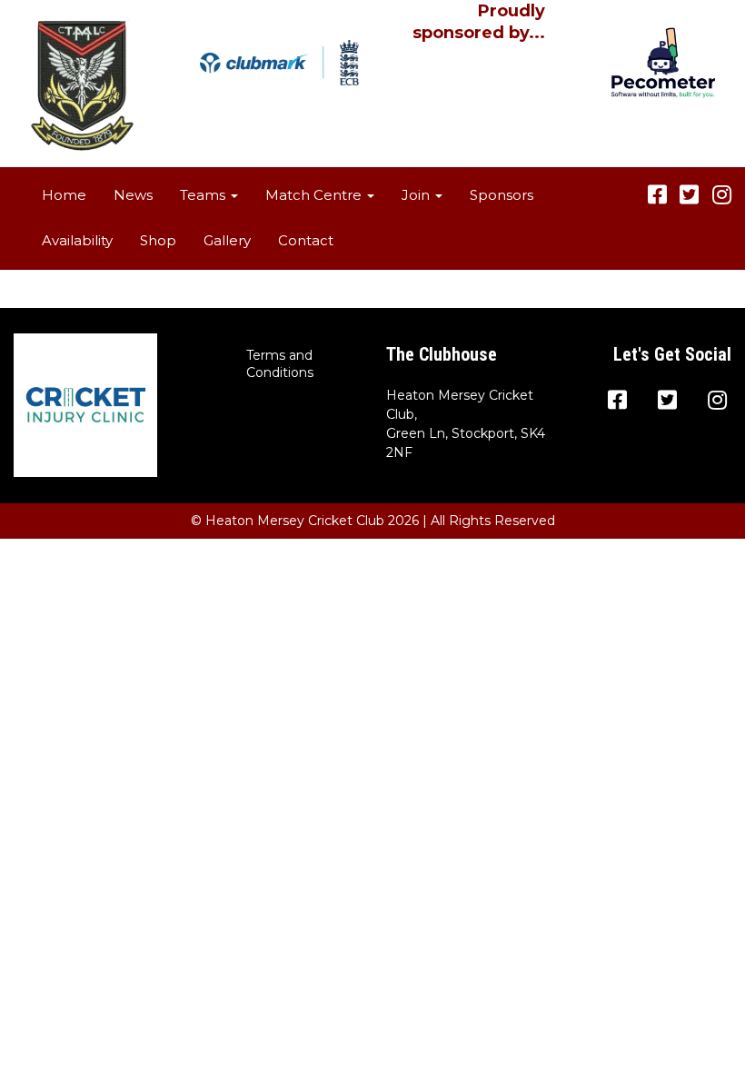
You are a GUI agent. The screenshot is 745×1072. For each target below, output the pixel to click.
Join (417, 194)
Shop (158, 240)
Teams (204, 194)
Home (64, 194)
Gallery (227, 240)
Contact (305, 240)
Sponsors (501, 194)
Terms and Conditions (279, 364)
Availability (77, 240)
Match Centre (315, 194)
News (133, 194)
